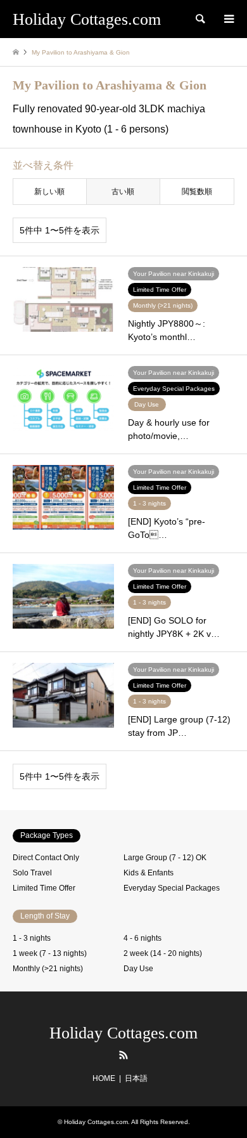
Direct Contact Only (46, 857)
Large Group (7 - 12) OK (165, 857)
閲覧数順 (197, 191)
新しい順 (49, 191)
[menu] (228, 19)
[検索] (199, 19)
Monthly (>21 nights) (48, 968)
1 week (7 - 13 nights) (50, 953)
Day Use (138, 968)
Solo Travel (32, 872)
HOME (103, 1078)
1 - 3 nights (32, 938)
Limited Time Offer (44, 888)
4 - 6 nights (143, 938)
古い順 (122, 191)
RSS (123, 1054)
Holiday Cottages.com (123, 1033)
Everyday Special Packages (172, 888)
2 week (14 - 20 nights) (163, 953)
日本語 (136, 1078)
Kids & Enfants (149, 872)
